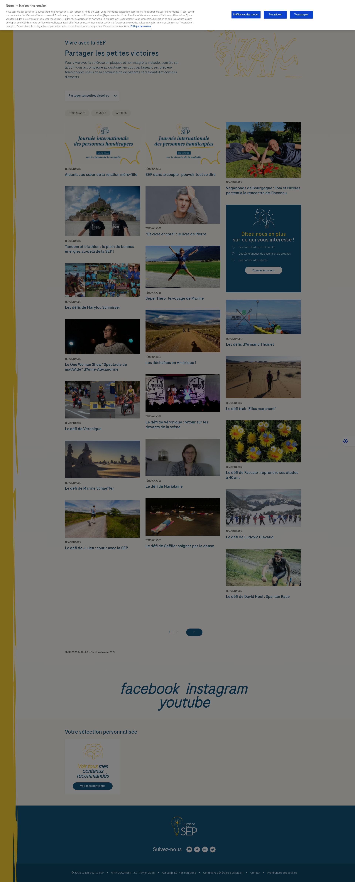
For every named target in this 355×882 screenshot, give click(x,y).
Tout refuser (275, 14)
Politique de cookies (141, 26)
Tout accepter (301, 14)
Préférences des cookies (246, 14)
